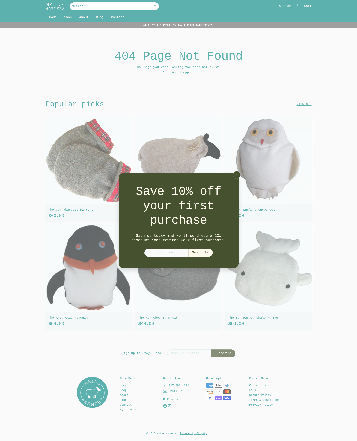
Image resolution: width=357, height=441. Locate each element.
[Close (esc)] (236, 175)
